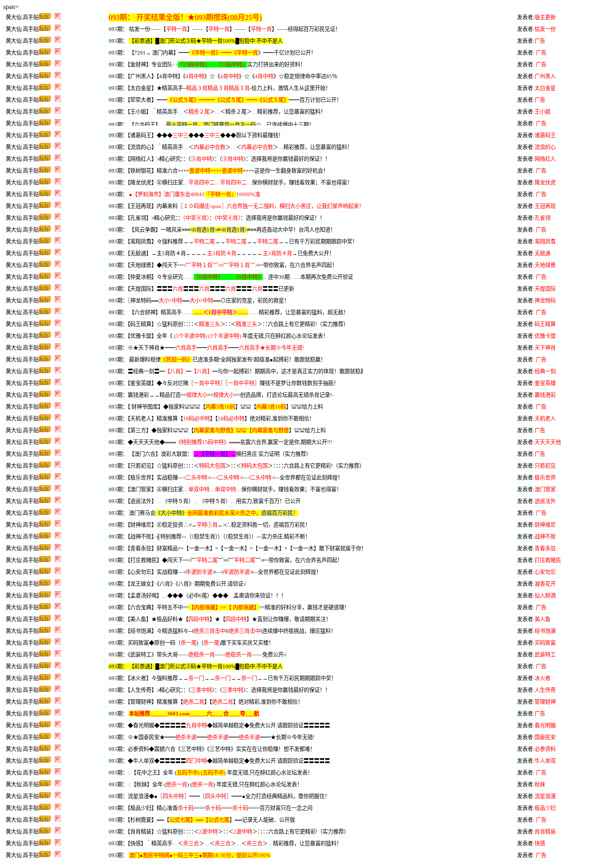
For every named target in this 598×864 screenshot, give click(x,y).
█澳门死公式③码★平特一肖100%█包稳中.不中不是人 (219, 666)
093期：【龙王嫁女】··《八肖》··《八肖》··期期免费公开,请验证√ (177, 584)
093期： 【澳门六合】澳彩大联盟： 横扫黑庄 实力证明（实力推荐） (210, 454)
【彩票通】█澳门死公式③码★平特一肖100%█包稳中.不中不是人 (206, 41)
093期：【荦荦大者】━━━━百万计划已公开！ (225, 100)
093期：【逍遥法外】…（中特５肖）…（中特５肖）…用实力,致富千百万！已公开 (205, 501)
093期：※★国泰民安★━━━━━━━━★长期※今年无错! (211, 737)
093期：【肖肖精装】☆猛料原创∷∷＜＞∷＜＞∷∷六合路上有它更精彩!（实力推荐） (229, 832)
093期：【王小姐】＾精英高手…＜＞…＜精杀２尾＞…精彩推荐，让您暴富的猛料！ (217, 112)
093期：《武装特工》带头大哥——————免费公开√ (197, 655)
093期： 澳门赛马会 (203, 513)
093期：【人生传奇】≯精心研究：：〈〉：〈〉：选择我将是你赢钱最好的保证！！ (219, 690)
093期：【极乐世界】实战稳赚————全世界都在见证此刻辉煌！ (226, 478)
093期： (118, 41)
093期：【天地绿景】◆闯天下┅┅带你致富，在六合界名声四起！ (223, 265)
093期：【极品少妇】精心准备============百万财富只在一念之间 (210, 808)
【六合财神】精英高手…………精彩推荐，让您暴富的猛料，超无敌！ (239, 312)
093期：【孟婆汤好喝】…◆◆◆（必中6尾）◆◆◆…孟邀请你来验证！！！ (197, 596)
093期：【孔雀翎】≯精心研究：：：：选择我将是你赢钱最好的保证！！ (217, 218)
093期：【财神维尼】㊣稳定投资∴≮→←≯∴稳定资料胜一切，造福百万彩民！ (209, 525)
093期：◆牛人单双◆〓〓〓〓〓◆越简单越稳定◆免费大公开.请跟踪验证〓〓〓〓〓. (220, 761)
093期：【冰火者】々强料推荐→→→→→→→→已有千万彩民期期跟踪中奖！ (222, 678)
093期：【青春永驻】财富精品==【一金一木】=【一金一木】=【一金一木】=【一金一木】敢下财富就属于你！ (238, 548)
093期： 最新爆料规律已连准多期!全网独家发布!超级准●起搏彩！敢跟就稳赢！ (217, 360)
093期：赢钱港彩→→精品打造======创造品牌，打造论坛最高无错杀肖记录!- (221, 395)
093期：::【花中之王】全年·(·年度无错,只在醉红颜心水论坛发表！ (211, 773)
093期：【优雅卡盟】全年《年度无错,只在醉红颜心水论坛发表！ (218, 336)
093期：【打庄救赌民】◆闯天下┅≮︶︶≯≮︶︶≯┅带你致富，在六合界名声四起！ (226, 560)
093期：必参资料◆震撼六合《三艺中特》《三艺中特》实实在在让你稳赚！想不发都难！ (212, 749)
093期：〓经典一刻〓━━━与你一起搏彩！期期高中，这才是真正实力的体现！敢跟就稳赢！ (240, 371)
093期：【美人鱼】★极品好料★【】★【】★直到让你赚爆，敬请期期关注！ (220, 619)
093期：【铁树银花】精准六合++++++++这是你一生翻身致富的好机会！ (218, 171)
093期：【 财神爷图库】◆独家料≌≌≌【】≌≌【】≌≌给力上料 (216, 407)
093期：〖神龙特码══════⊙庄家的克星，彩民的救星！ (199, 300)
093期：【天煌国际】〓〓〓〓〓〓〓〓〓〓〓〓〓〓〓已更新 (201, 289)
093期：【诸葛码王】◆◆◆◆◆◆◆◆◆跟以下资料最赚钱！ (196, 135)
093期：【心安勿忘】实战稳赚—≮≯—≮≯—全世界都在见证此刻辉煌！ (215, 572)
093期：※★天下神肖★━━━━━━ (206, 348)
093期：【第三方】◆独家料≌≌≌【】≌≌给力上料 (217, 430)
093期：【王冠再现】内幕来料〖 (236, 206)
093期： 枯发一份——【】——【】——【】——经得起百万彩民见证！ (224, 29)
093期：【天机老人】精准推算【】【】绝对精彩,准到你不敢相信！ (211, 419)
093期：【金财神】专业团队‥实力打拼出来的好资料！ (207, 64)
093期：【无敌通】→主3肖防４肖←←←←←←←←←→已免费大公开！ (221, 253)
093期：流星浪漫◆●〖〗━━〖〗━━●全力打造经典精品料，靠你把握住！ (219, 796)
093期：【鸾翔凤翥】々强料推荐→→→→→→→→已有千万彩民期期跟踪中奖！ (233, 241)
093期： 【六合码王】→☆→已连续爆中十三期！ (211, 125)
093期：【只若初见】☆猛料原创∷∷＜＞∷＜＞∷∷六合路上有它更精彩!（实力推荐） (236, 466)
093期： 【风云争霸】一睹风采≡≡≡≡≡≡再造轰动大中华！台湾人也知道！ (222, 230)
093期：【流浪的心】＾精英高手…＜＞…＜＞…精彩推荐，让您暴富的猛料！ (230, 147)
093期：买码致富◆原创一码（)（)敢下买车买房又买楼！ (191, 643)
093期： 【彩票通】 (132, 666)
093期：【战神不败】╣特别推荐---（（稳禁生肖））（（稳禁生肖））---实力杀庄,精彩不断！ (209, 537)
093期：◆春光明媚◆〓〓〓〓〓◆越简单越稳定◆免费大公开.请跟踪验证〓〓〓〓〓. (220, 725)
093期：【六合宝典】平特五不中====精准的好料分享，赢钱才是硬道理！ (229, 607)
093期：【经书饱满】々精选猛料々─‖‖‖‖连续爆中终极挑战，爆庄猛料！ (222, 631)
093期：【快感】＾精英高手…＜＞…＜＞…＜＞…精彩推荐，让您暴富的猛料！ (225, 843)
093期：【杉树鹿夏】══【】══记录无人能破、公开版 (202, 820)
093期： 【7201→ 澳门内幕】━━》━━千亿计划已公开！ (212, 53)
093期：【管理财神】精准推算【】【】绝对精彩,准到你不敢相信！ (206, 702)
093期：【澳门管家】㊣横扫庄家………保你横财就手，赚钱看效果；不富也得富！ (225, 489)
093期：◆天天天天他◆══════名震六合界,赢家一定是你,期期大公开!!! (220, 442)
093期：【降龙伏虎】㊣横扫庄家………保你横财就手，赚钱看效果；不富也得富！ (230, 182)
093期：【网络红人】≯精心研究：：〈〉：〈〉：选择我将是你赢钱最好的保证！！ (219, 159)
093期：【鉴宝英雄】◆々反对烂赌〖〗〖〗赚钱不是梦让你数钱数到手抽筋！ (224, 383)
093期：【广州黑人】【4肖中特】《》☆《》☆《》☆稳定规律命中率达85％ (223, 76)
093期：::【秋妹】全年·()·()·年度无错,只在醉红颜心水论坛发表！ (205, 784)
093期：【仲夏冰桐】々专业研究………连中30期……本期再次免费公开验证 (231, 277)
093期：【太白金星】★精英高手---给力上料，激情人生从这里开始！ (220, 88)
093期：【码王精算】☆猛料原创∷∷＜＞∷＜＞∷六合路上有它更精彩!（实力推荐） (229, 324)
